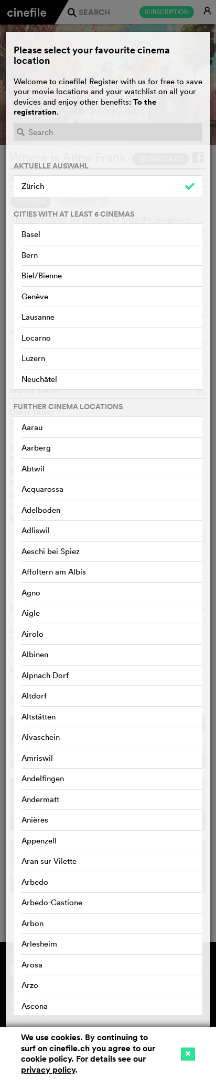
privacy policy (48, 1069)
